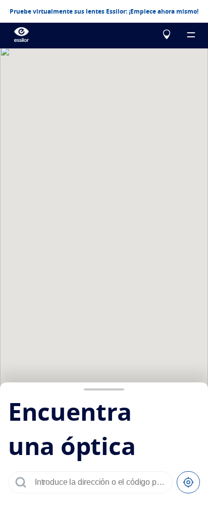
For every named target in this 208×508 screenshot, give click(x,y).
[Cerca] (188, 482)
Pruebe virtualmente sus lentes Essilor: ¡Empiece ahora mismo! (104, 12)
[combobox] (100, 482)
